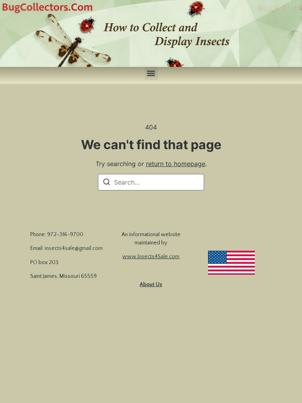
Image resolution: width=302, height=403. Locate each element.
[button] (151, 73)
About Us (151, 284)
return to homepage (175, 164)
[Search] (106, 183)
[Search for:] (151, 182)
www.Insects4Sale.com (150, 256)
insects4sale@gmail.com (74, 248)
